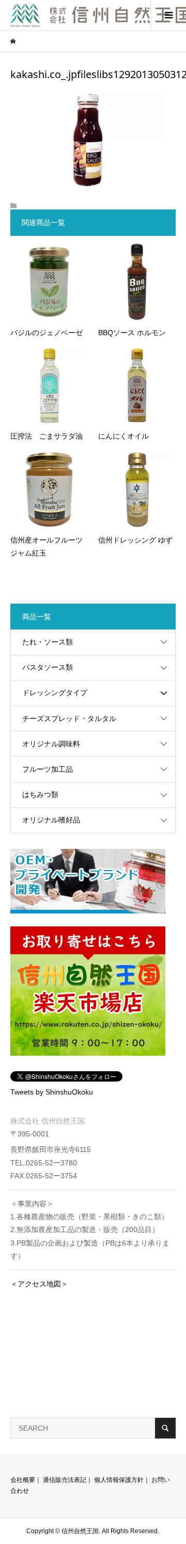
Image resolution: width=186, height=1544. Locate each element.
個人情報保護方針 (119, 1479)
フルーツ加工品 (47, 769)
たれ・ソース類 (47, 642)
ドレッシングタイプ (54, 692)
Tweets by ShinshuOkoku (51, 1092)
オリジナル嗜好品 (51, 820)
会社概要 (22, 1479)
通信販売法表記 (64, 1479)
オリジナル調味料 (51, 744)
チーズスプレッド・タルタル (69, 718)
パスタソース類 (47, 667)
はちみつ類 (40, 794)
